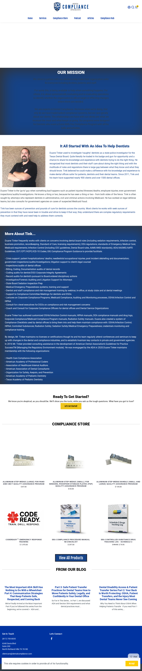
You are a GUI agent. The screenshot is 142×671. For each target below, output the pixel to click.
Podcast (77, 18)
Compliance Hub (107, 18)
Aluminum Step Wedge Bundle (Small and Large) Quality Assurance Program (118, 483)
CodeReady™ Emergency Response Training (24, 541)
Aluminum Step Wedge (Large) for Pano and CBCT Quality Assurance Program (24, 483)
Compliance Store (60, 18)
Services (42, 18)
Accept (132, 663)
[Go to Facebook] (51, 639)
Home (30, 18)
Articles (91, 18)
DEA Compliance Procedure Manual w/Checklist (71, 541)
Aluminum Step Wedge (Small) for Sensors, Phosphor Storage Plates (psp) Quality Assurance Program (71, 484)
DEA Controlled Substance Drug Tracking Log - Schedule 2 (118, 541)
